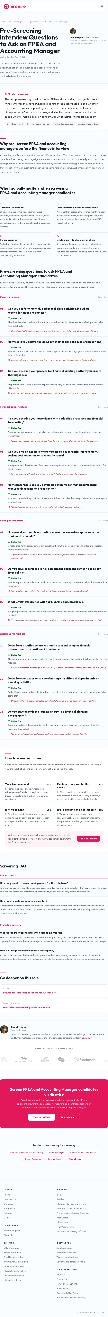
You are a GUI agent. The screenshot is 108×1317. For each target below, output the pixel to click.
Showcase (9, 1204)
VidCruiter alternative (14, 1275)
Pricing (7, 1194)
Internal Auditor (55, 1159)
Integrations (9, 1208)
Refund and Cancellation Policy (71, 1297)
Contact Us (62, 1279)
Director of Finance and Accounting (26, 1152)
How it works (10, 1199)
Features (8, 1213)
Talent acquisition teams (68, 1257)
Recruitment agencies (67, 1252)
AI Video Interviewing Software (71, 1231)
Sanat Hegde (76, 37)
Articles (60, 1199)
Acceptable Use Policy (67, 1293)
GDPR (7, 1217)
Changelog (9, 1235)
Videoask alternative (14, 1266)
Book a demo (68, 1117)
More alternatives (12, 1280)
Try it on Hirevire (88, 838)
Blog (59, 1194)
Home (2, 22)
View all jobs (74, 1159)
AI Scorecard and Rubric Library (72, 1208)
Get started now (41, 1117)
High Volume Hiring (66, 1227)
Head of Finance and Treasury (84, 1152)
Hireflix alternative (12, 1252)
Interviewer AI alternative (16, 1261)
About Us (61, 1274)
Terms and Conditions (67, 1283)
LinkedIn (86, 1038)
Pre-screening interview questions (23, 22)
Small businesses (64, 1248)
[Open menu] (102, 6)
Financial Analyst (56, 1152)
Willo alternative (11, 1248)
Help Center (62, 1217)
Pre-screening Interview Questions (73, 1213)
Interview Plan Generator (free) (71, 1204)
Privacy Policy (63, 1288)
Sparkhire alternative (14, 1257)
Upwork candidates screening (71, 1261)
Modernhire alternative (15, 1271)
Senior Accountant (33, 1159)
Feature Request (12, 1230)
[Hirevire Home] (14, 6)
